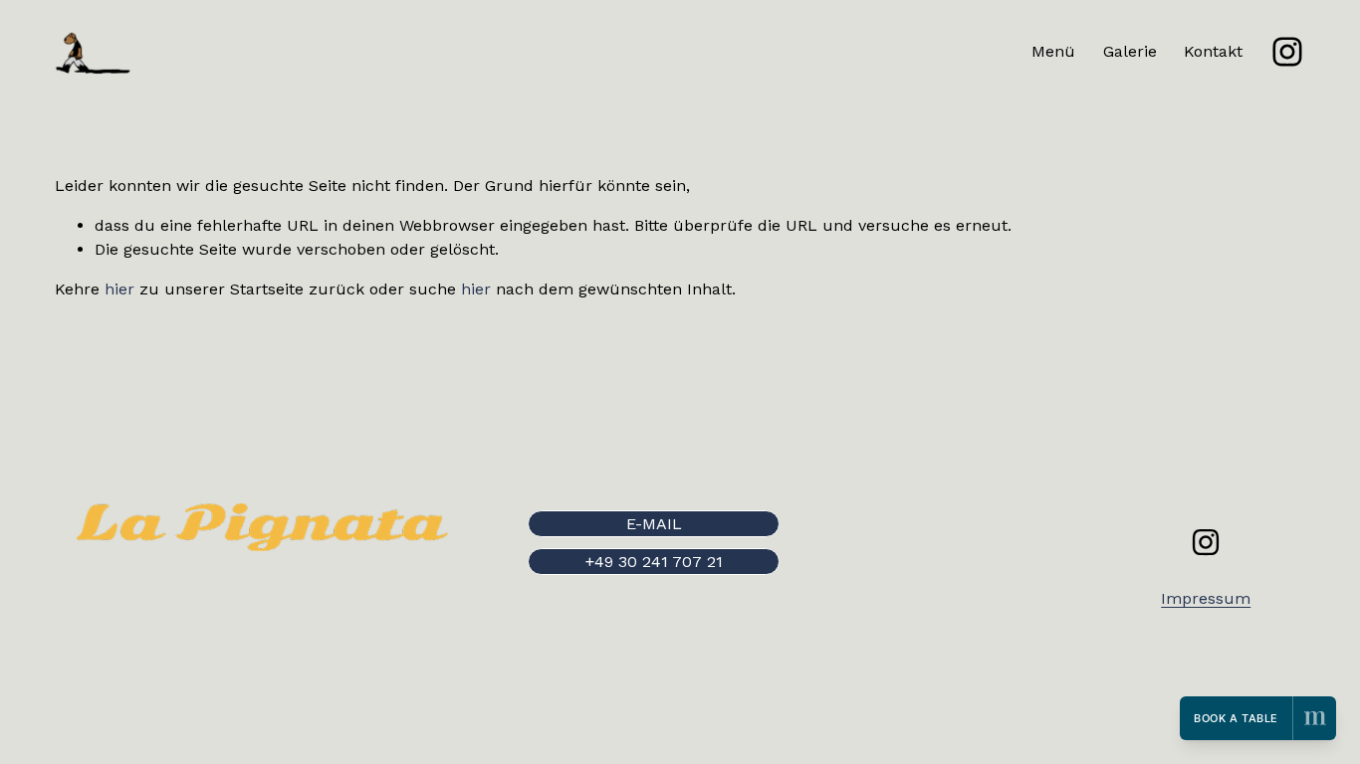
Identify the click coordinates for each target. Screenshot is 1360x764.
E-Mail (654, 523)
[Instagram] (1287, 52)
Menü (1053, 51)
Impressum (1205, 598)
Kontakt (1213, 51)
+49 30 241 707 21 (654, 561)
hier (119, 289)
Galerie (1130, 51)
